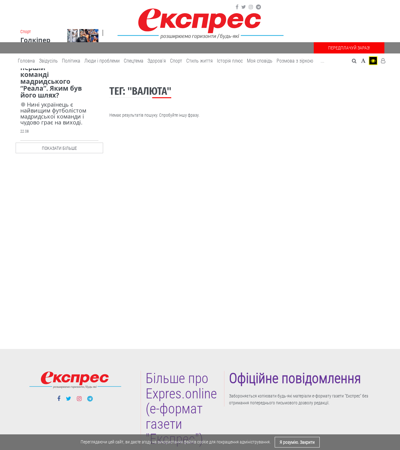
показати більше (59, 148)
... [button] (322, 61)
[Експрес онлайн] (200, 22)
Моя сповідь (259, 61)
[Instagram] (251, 7)
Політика (71, 61)
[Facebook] (237, 7)
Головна (26, 61)
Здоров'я (157, 61)
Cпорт (176, 61)
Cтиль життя (199, 61)
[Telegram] (258, 7)
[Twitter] (243, 7)
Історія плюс (230, 61)
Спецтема (133, 61)
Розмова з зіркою (295, 61)
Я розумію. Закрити (297, 442)
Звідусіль (48, 61)
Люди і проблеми (102, 61)
